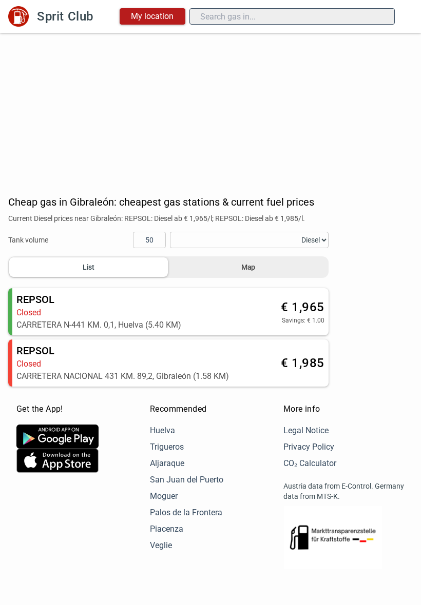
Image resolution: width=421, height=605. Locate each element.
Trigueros (167, 447)
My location (152, 16)
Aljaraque (167, 463)
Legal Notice (306, 430)
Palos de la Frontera (186, 512)
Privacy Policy (308, 447)
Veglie (161, 545)
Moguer (164, 496)
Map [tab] (248, 267)
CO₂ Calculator (309, 463)
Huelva (162, 430)
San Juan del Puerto (186, 480)
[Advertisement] (210, 110)
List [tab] (88, 267)
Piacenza (166, 529)
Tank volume (28, 240)
